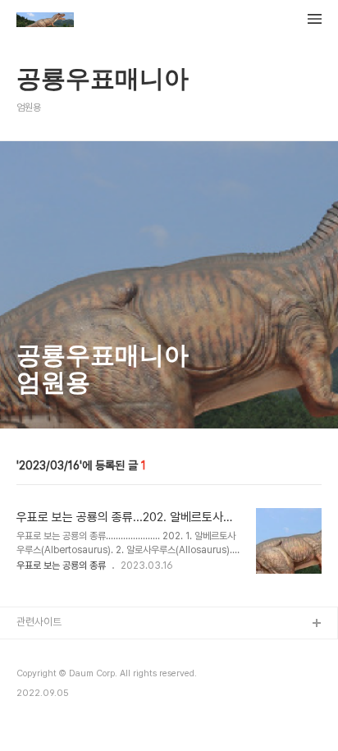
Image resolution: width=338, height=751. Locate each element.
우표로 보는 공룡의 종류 (61, 565)
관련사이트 (39, 622)
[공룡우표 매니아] (45, 21)
